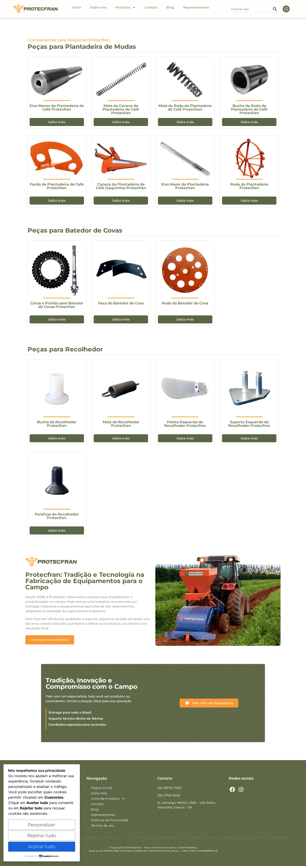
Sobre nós (98, 7)
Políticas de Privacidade (109, 820)
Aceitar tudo (41, 846)
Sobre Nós (99, 793)
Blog (170, 7)
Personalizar (41, 825)
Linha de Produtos (105, 799)
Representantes (196, 7)
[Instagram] (241, 789)
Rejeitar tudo (41, 835)
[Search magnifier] (275, 9)
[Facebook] (232, 789)
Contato (150, 7)
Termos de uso (102, 825)
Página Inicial (101, 788)
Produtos (122, 7)
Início (76, 7)
